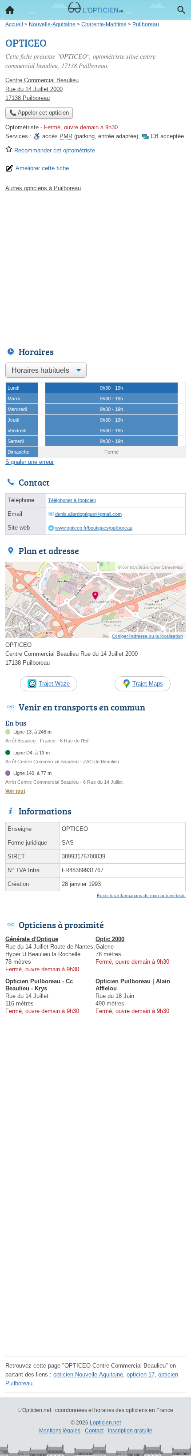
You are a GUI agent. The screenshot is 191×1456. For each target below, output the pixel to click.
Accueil (10, 10)
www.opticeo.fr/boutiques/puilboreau (93, 528)
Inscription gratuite (130, 1431)
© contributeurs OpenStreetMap (150, 567)
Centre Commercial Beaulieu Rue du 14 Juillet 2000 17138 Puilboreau (42, 89)
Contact (94, 1431)
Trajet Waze (54, 683)
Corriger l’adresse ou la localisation (147, 636)
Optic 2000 (110, 939)
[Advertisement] (95, 1258)
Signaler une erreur (29, 462)
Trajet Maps (147, 683)
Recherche (181, 10)
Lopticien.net (105, 1423)
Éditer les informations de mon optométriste (141, 895)
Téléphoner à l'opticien (72, 500)
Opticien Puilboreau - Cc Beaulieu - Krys (39, 985)
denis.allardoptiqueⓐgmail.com (88, 514)
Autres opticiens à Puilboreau (43, 188)
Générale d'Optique (31, 939)
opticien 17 (141, 1374)
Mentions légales (59, 1431)
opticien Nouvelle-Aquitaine (88, 1374)
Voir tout (15, 791)
